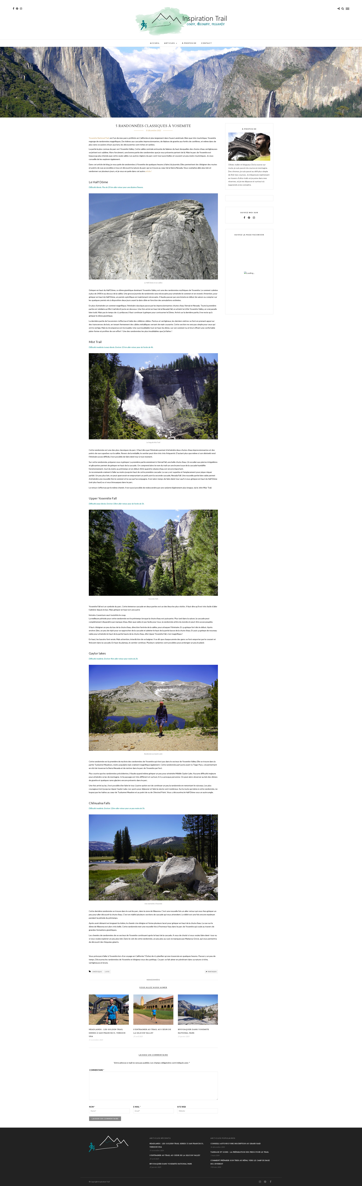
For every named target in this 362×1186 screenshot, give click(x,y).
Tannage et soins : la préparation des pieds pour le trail (240, 1152)
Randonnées (153, 980)
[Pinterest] (17, 8)
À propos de (189, 43)
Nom (92, 1107)
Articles (169, 43)
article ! (148, 171)
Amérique (97, 971)
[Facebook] (244, 217)
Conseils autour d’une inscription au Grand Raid (236, 1144)
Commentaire (96, 1070)
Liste (107, 971)
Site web (181, 1107)
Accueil (155, 43)
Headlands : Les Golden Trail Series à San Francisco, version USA (107, 1032)
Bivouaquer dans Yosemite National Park (171, 1164)
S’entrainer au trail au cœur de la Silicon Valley (175, 1155)
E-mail (137, 1107)
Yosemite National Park (99, 138)
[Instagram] (21, 8)
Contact (206, 43)
